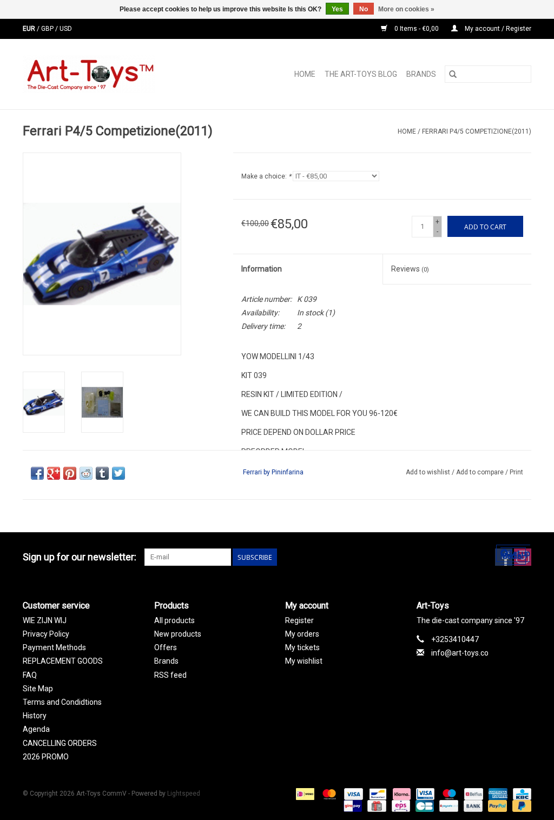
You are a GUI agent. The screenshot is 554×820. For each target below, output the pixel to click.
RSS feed (170, 675)
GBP (48, 28)
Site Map (38, 688)
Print (516, 472)
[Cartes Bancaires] (424, 805)
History (35, 715)
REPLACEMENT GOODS (63, 661)
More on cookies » (406, 9)
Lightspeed (183, 793)
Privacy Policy (46, 634)
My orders (302, 634)
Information (261, 268)
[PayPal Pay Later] (520, 805)
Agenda (36, 729)
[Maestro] (448, 793)
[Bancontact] (376, 793)
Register (299, 620)
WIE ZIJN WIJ (45, 620)
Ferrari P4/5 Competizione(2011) (476, 131)
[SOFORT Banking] (400, 793)
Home (304, 74)
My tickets (302, 647)
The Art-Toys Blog (361, 74)
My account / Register (497, 28)
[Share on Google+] (53, 473)
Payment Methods (54, 647)
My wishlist (303, 661)
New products (177, 634)
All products (174, 620)
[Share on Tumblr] (102, 473)
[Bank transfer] (472, 805)
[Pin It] (69, 473)
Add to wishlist (429, 472)
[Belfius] (472, 793)
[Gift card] (375, 805)
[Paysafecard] (447, 805)
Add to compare (480, 472)
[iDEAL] (304, 793)
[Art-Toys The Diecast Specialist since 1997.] (113, 74)
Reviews (410, 268)
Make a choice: (266, 176)
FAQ (30, 675)
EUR (30, 28)
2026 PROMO (46, 756)
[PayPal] (496, 805)
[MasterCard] (328, 793)
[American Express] (497, 793)
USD (66, 28)
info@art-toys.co (460, 653)
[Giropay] (352, 805)
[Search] (453, 74)
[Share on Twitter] (118, 473)
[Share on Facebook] (37, 473)
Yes (337, 9)
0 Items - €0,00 (416, 28)
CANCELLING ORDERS (60, 743)
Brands (421, 74)
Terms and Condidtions (62, 702)
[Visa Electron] (424, 793)
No (363, 9)
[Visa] (352, 793)
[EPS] (400, 805)
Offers (165, 647)
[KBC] (520, 793)
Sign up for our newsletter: (79, 557)
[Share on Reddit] (86, 473)
